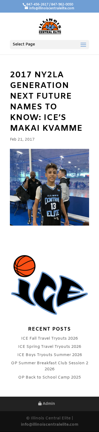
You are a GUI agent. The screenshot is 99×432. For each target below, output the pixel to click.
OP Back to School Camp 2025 (49, 377)
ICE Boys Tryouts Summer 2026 (49, 355)
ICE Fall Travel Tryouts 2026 (49, 338)
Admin (48, 404)
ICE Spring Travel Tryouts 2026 (49, 346)
